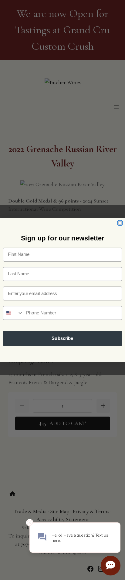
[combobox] (13, 313)
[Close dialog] (120, 223)
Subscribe (62, 338)
